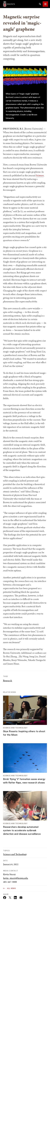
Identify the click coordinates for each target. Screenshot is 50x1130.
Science (40, 175)
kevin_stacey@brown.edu (15, 878)
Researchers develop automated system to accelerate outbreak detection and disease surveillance (22, 830)
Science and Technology (15, 854)
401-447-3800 (10, 881)
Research (7, 680)
